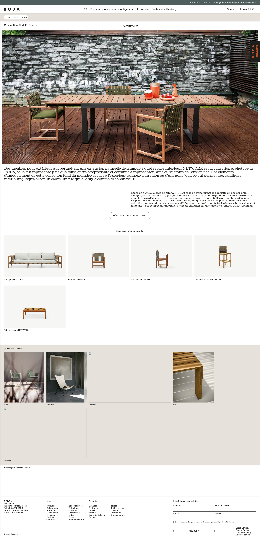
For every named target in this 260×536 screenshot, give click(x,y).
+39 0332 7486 (15, 508)
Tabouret (93, 513)
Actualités (195, 2)
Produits (95, 9)
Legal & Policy (242, 528)
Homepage (8, 468)
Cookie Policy (242, 530)
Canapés (93, 506)
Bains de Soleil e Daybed (97, 516)
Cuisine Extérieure (116, 511)
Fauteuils (93, 508)
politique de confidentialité (224, 522)
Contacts (232, 9)
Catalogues (218, 2)
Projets (235, 2)
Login (243, 9)
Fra (252, 9)
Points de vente (248, 2)
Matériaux (206, 2)
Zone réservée (76, 506)
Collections (109, 9)
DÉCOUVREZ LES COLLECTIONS (130, 215)
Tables (114, 506)
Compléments (118, 515)
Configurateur (126, 9)
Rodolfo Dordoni (28, 25)
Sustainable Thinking (164, 9)
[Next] (194, 97)
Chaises (93, 510)
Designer (50, 517)
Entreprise (143, 9)
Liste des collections (16, 17)
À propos (50, 510)
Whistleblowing (243, 532)
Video (228, 2)
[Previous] (66, 97)
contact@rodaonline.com (16, 510)
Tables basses (117, 508)
